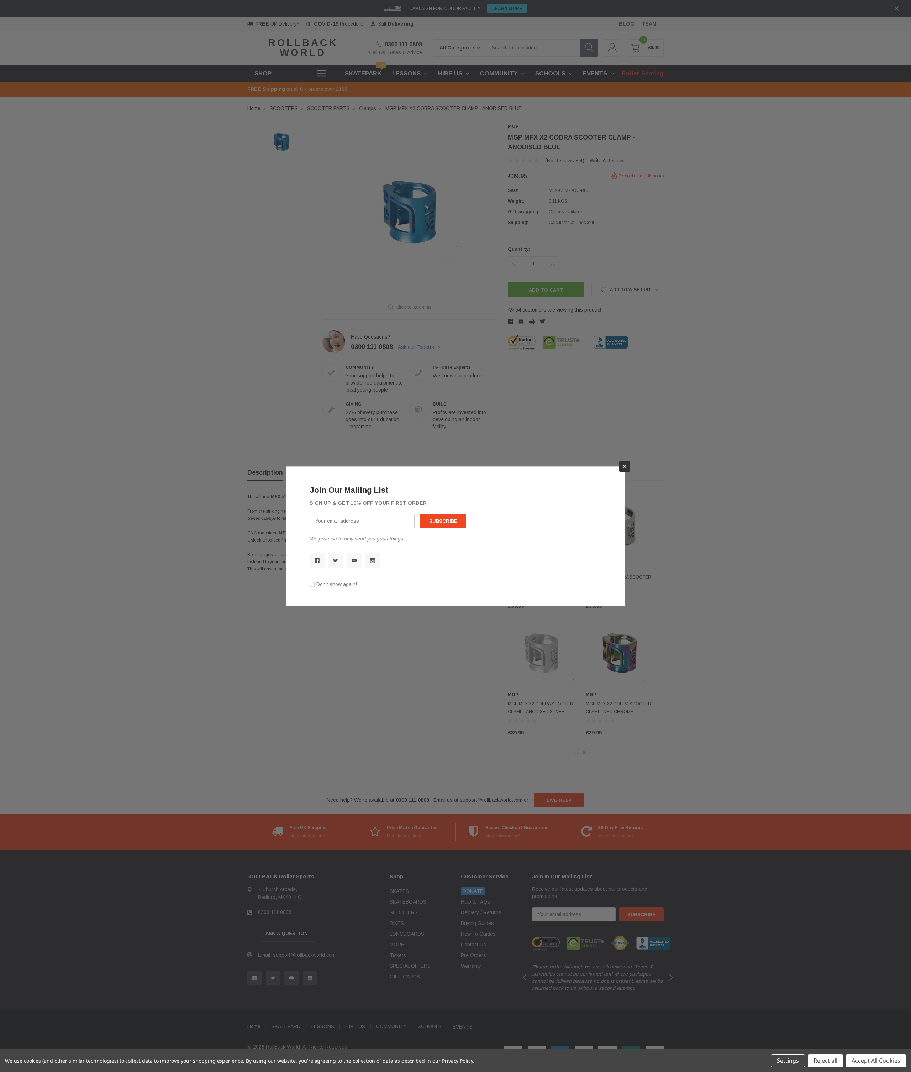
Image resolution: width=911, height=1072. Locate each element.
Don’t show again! (336, 584)
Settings (788, 1061)
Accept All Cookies (876, 1061)
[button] (624, 466)
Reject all (825, 1061)
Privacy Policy (457, 1060)
